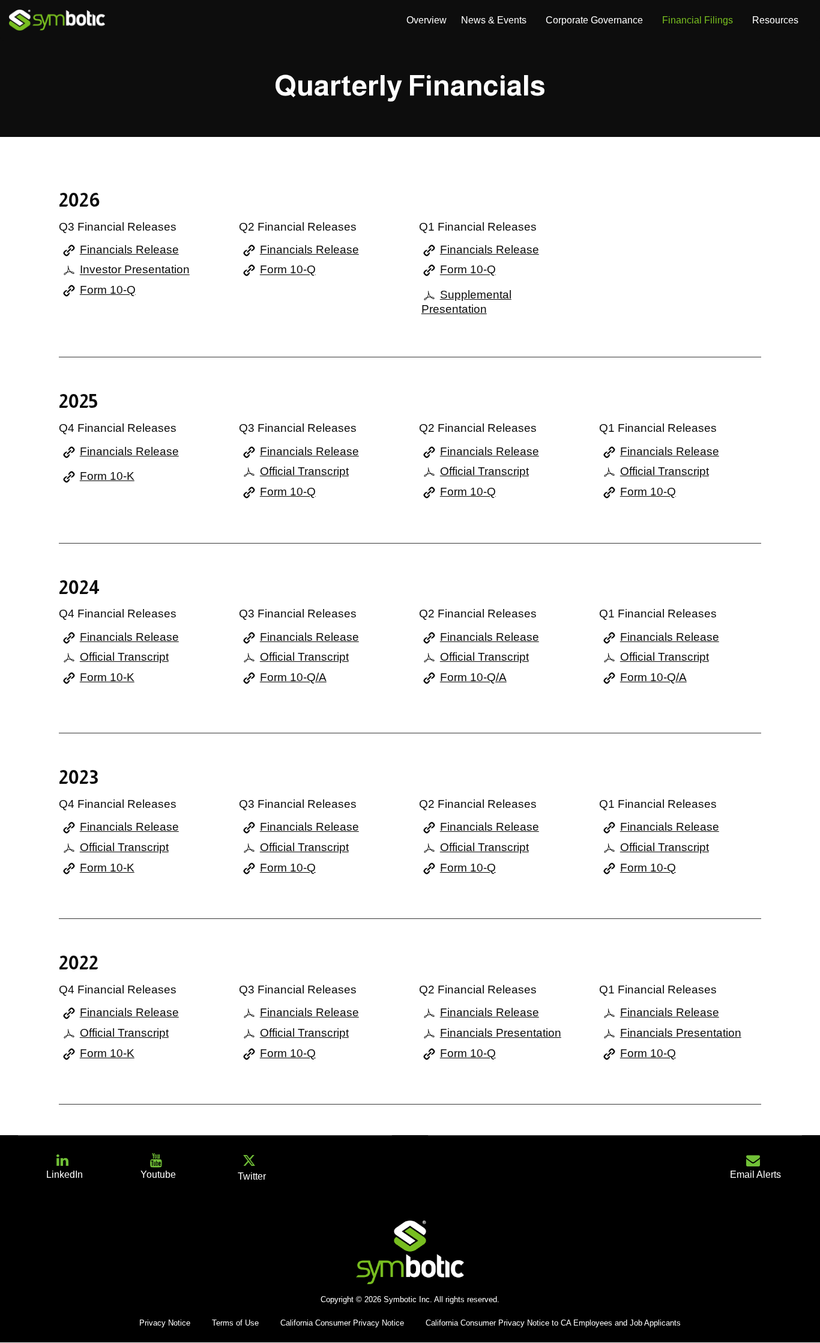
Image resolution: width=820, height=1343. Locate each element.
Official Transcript (304, 471)
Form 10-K (107, 476)
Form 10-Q (108, 289)
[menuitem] (426, 20)
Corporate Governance (594, 20)
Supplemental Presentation (466, 301)
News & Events (493, 20)
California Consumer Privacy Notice (342, 1323)
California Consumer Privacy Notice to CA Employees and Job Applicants (553, 1323)
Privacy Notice (164, 1323)
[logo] (57, 19)
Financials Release (129, 249)
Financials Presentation (500, 1032)
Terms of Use (235, 1323)
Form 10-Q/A (293, 677)
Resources (775, 20)
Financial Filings (697, 20)
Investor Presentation (135, 270)
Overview (426, 20)
